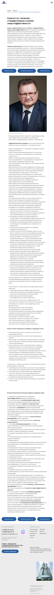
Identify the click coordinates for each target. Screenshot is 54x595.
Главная (9, 10)
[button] (9, 71)
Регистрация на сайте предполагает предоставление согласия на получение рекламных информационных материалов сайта (36, 590)
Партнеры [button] (42, 529)
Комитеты (15, 10)
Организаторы (33, 531)
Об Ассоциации (34, 529)
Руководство (33, 533)
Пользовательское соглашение (35, 593)
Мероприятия (43, 533)
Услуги (31, 537)
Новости (42, 531)
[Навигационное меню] (52, 2)
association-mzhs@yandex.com (10, 534)
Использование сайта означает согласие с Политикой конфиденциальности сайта (36, 586)
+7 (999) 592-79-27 (8, 532)
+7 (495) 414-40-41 (8, 530)
